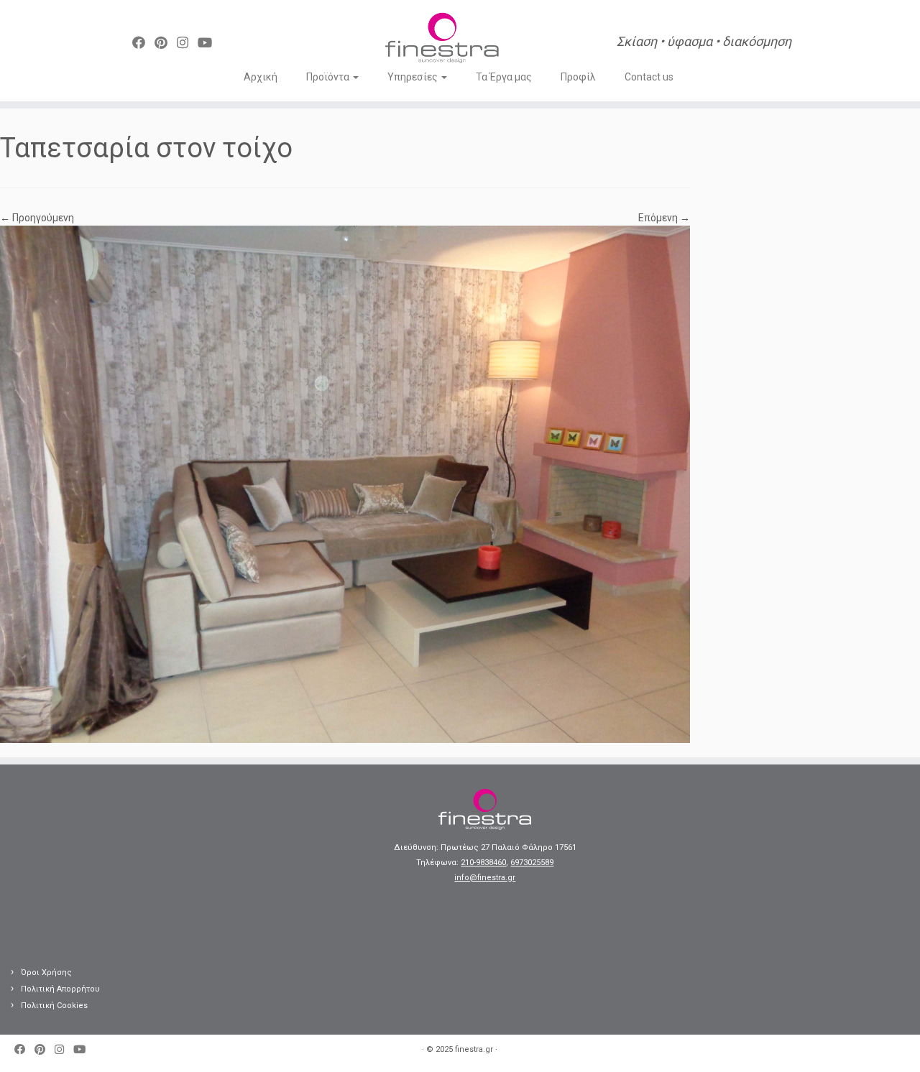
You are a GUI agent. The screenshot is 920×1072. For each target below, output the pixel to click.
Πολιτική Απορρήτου (60, 989)
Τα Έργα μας (504, 77)
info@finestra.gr (484, 877)
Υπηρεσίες (413, 77)
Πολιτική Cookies (54, 1005)
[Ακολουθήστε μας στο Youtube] (209, 42)
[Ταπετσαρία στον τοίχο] (345, 483)
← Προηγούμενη (37, 217)
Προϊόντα (328, 77)
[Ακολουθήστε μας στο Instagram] (187, 42)
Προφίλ (578, 77)
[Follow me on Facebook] (143, 42)
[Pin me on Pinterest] (166, 42)
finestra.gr (474, 1049)
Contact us (649, 77)
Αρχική (260, 77)
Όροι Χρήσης (46, 972)
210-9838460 (483, 862)
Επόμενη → (664, 217)
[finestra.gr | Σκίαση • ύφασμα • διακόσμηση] (442, 39)
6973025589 (531, 862)
